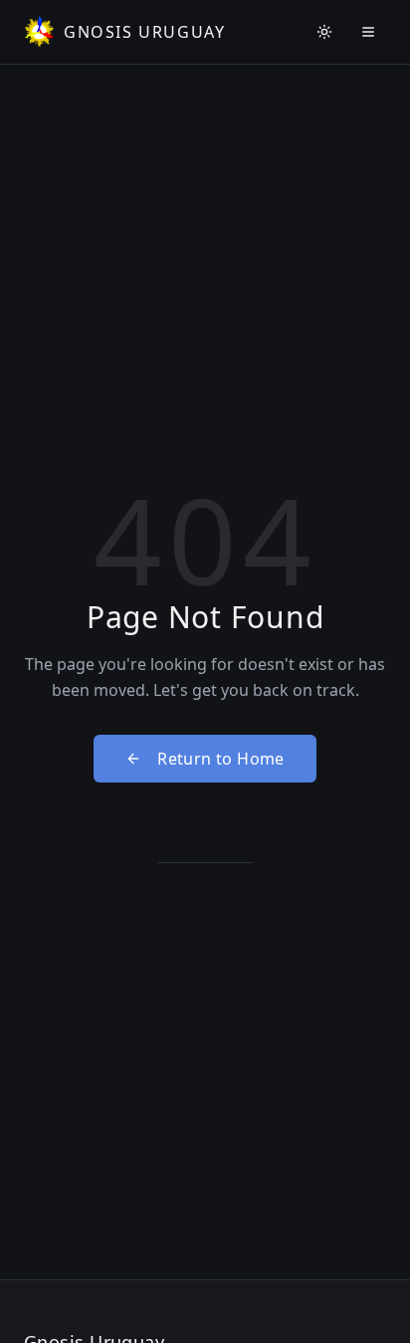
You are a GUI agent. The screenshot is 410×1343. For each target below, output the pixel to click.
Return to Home (221, 759)
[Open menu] (368, 32)
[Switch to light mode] (324, 32)
